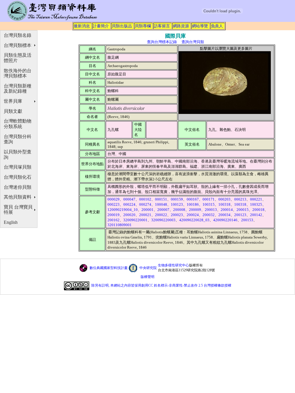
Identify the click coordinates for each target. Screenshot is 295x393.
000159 (177, 199)
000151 (161, 199)
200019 (113, 215)
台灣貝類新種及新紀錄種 (17, 88)
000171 (209, 199)
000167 (193, 199)
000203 (224, 199)
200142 (256, 215)
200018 (258, 209)
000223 (113, 204)
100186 (193, 204)
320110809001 (119, 225)
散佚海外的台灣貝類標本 (17, 73)
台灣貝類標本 (17, 45)
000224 (129, 204)
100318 (224, 204)
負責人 (217, 26)
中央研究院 (148, 268)
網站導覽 (200, 26)
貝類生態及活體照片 (17, 58)
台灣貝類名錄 (17, 35)
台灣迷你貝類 (17, 187)
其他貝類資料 (17, 196)
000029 (113, 199)
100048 (161, 204)
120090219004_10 (122, 209)
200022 (161, 215)
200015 (243, 209)
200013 (211, 209)
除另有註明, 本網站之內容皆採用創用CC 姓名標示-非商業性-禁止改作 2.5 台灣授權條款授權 (161, 285)
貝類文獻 (13, 111)
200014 (227, 209)
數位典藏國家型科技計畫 (109, 268)
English (11, 222)
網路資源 (181, 26)
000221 (256, 199)
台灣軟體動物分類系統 (17, 124)
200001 (147, 209)
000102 (145, 199)
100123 (177, 204)
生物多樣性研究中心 (173, 265)
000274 (145, 204)
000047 (129, 199)
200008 (179, 209)
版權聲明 (147, 277)
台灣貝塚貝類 (17, 167)
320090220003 (163, 220)
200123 (240, 215)
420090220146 (225, 220)
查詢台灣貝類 (192, 42)
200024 (193, 215)
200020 (129, 215)
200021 (145, 215)
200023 (177, 215)
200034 (224, 215)
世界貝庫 (13, 101)
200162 (113, 220)
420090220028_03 (194, 220)
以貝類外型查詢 (17, 154)
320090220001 (135, 220)
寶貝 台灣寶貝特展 (18, 210)
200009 (195, 209)
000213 (240, 199)
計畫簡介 (101, 26)
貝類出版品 (122, 26)
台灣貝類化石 (17, 177)
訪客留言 (162, 26)
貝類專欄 (143, 26)
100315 (209, 204)
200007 (163, 209)
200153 (247, 220)
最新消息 (82, 26)
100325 (256, 204)
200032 (209, 215)
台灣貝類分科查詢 (17, 139)
